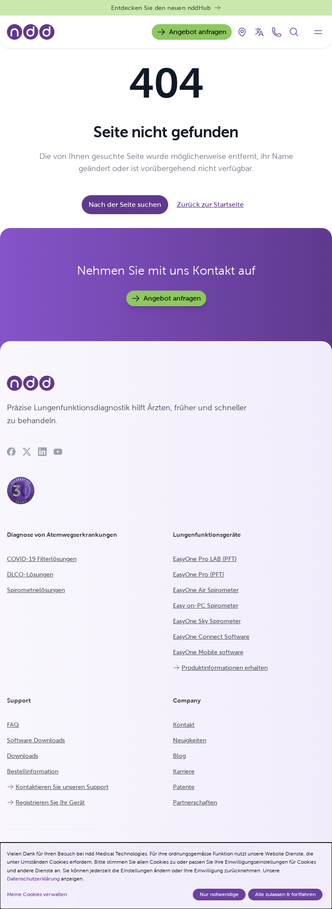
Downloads (22, 755)
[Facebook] (11, 451)
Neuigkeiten (189, 740)
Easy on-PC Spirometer (205, 605)
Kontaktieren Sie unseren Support (62, 786)
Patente (184, 786)
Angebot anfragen (198, 31)
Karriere (184, 771)
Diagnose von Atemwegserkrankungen (62, 534)
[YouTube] (58, 451)
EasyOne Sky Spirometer (207, 621)
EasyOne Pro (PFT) (198, 574)
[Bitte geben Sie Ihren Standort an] (242, 32)
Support (19, 700)
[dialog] (166, 875)
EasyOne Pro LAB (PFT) (204, 558)
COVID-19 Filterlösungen (42, 558)
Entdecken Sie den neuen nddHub (161, 7)
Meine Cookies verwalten (37, 894)
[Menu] (318, 32)
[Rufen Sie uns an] (277, 32)
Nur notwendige (219, 894)
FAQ (13, 724)
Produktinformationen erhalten (225, 667)
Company (187, 700)
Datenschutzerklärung (33, 879)
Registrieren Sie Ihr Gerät (50, 802)
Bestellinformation (32, 771)
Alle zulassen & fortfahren (285, 894)
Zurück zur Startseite (210, 204)
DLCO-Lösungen (30, 574)
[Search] (294, 32)
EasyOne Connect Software (211, 636)
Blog (179, 755)
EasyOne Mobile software (208, 652)
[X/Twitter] (26, 451)
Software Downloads (36, 740)
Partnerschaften (195, 802)
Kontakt (184, 724)
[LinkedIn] (42, 451)
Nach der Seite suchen (125, 204)
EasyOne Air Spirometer (206, 589)
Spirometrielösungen (36, 589)
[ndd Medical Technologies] (131, 383)
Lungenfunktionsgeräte (207, 534)
